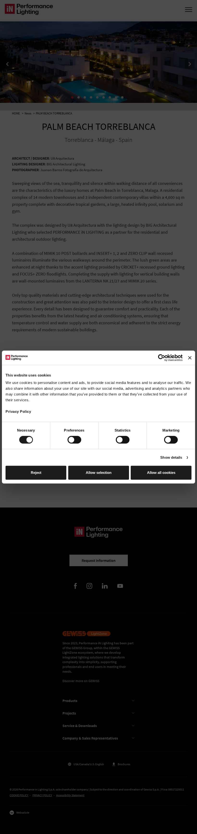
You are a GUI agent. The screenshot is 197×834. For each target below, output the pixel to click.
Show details (171, 457)
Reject (36, 472)
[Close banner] (189, 357)
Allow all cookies (161, 472)
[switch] (74, 440)
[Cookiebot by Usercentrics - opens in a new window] (162, 357)
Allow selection (98, 472)
